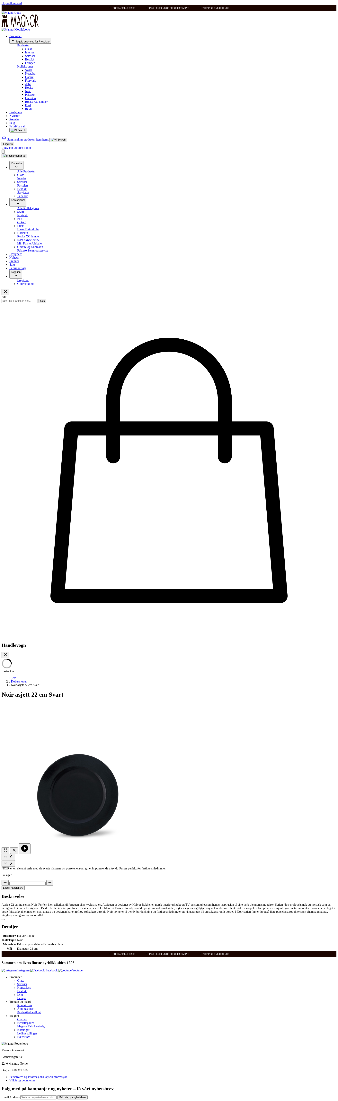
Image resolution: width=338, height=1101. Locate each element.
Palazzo (30, 94)
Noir (28, 91)
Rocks (29, 87)
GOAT (21, 222)
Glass (28, 48)
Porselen (22, 185)
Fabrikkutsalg (17, 126)
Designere (15, 112)
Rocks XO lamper (36, 101)
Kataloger (23, 1030)
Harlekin (30, 98)
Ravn (28, 108)
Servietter (23, 192)
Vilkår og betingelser (22, 1080)
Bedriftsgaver (25, 1022)
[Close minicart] (5, 655)
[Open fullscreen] (5, 850)
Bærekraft (23, 1037)
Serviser (30, 56)
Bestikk (29, 59)
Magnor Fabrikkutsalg (31, 1026)
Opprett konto (22, 147)
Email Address (11, 1097)
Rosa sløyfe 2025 (28, 240)
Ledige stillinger (27, 1033)
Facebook (51, 970)
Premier (14, 119)
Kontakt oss (24, 1005)
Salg (12, 122)
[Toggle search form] (18, 130)
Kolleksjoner (25, 66)
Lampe (21, 998)
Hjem (12, 678)
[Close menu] (5, 292)
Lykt (20, 994)
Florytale (30, 80)
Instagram (23, 970)
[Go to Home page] (11, 12)
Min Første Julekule (29, 243)
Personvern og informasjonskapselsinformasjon (38, 1076)
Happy (29, 77)
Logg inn (8, 143)
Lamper (30, 63)
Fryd (28, 105)
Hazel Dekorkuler (28, 229)
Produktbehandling (29, 1012)
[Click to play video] (25, 848)
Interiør (29, 52)
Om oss (22, 1019)
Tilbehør (22, 196)
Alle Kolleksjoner (28, 208)
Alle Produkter (26, 171)
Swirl (28, 70)
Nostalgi (30, 73)
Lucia (20, 225)
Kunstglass (24, 987)
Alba (28, 84)
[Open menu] (14, 156)
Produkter (15, 36)
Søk (42, 300)
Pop (19, 218)
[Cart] (3, 152)
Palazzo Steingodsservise (32, 250)
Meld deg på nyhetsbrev (72, 1097)
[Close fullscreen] (14, 850)
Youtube (77, 970)
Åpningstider (25, 1008)
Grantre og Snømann (30, 247)
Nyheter (14, 115)
